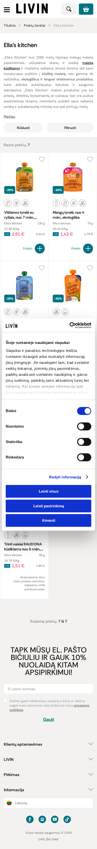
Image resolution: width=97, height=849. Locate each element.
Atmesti (48, 520)
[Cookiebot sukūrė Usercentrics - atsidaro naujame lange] (69, 325)
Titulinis (10, 25)
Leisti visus (48, 491)
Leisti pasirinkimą (48, 506)
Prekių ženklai (34, 25)
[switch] (84, 426)
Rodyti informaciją (65, 477)
